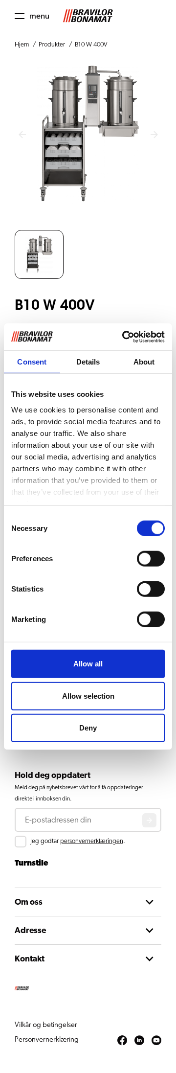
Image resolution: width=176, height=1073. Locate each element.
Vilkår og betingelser (46, 1024)
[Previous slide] (22, 135)
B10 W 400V (91, 45)
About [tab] (144, 362)
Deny (88, 728)
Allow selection (88, 695)
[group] (39, 254)
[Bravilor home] (88, 16)
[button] (32, 16)
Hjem (22, 45)
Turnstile (31, 863)
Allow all (88, 664)
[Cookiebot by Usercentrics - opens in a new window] (124, 336)
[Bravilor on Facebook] (122, 1040)
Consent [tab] (31, 362)
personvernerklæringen (91, 841)
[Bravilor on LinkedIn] (139, 1040)
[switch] (151, 559)
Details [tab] (88, 362)
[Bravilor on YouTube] (156, 1040)
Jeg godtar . (77, 841)
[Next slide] (154, 135)
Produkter (52, 45)
